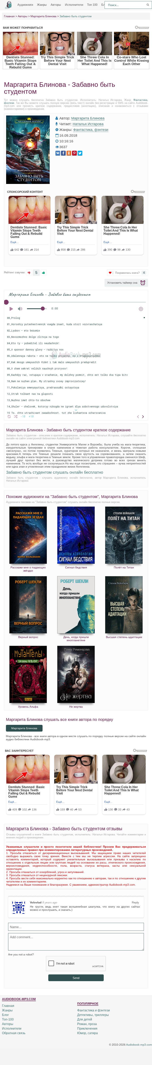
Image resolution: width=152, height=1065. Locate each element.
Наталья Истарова (88, 124)
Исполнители (74, 4)
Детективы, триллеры (93, 1015)
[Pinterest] (74, 153)
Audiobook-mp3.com (139, 1044)
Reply (135, 902)
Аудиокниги (25, 4)
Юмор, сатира (87, 1033)
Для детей (84, 1019)
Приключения (87, 1028)
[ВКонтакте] (57, 153)
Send (76, 978)
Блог (5, 1015)
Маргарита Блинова (87, 118)
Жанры (42, 4)
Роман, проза (87, 1024)
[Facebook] (63, 153)
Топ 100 (92, 4)
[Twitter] (80, 153)
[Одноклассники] (68, 153)
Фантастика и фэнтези (93, 1010)
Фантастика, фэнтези (90, 130)
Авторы (56, 4)
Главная (8, 1005)
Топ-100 (8, 1019)
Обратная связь (13, 1033)
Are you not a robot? (21, 954)
